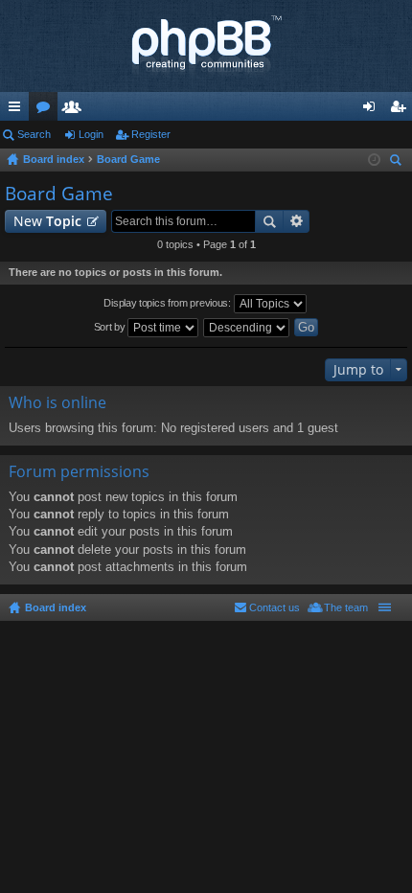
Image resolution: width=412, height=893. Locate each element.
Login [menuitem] (372, 110)
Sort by (111, 326)
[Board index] (206, 46)
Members (75, 110)
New (47, 221)
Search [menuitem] (397, 162)
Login (91, 134)
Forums (46, 110)
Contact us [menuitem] (274, 607)
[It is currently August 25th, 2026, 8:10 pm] (374, 160)
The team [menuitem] (346, 607)
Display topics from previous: (168, 303)
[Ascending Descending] (247, 327)
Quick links (18, 110)
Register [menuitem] (401, 110)
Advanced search (296, 221)
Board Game (59, 193)
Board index (55, 607)
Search (34, 134)
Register (151, 134)
